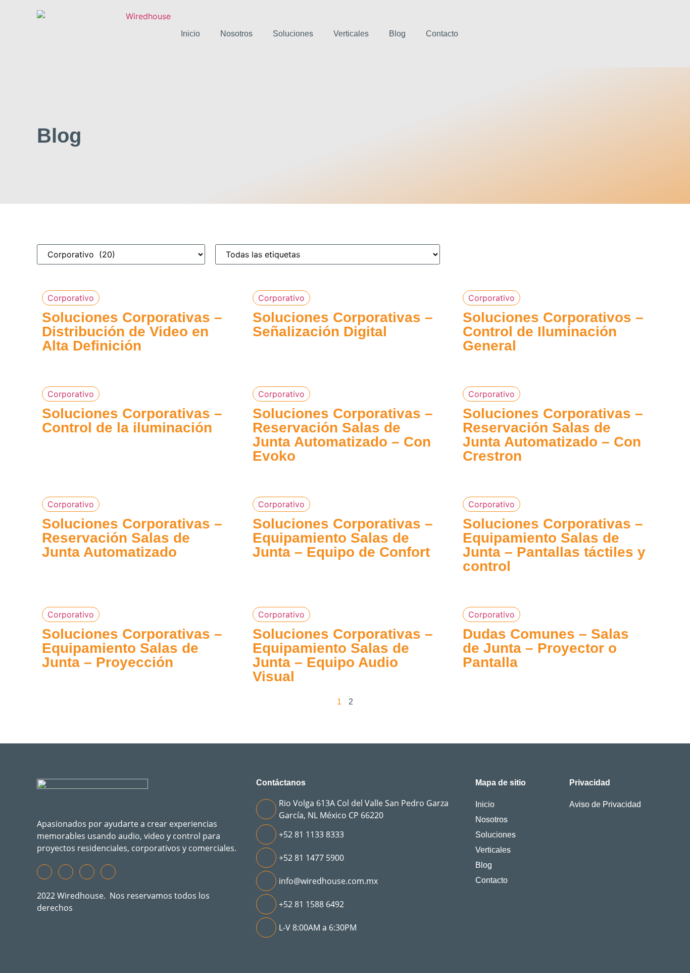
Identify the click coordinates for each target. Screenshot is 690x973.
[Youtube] (86, 871)
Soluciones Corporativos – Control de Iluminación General (553, 331)
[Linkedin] (108, 871)
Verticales (351, 33)
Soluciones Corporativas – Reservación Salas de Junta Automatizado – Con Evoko (343, 435)
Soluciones (293, 33)
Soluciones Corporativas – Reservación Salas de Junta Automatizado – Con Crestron (553, 435)
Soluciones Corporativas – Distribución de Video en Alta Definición (132, 331)
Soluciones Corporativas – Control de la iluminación (132, 420)
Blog (397, 33)
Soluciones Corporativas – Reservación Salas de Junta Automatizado (132, 538)
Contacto (442, 33)
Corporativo (70, 298)
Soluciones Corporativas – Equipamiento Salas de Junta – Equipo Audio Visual (343, 655)
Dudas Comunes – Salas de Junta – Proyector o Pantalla (546, 648)
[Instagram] (65, 871)
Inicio (190, 33)
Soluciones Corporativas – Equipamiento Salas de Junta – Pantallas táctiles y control (554, 545)
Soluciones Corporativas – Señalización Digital (343, 324)
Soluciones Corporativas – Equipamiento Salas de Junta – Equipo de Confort (343, 538)
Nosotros (236, 33)
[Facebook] (44, 871)
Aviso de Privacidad (605, 804)
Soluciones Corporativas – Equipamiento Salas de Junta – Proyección (132, 648)
